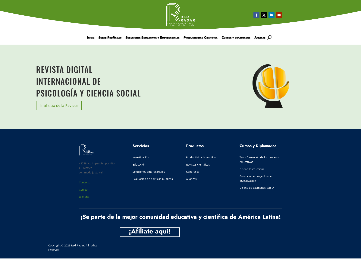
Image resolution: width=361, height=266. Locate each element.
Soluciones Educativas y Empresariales (152, 37)
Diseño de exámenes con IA (257, 187)
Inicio (90, 37)
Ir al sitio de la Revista (59, 105)
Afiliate (259, 37)
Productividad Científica (201, 37)
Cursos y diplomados (236, 37)
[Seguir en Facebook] (256, 15)
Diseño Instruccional (252, 169)
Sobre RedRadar (110, 37)
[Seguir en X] (264, 15)
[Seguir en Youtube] (271, 15)
